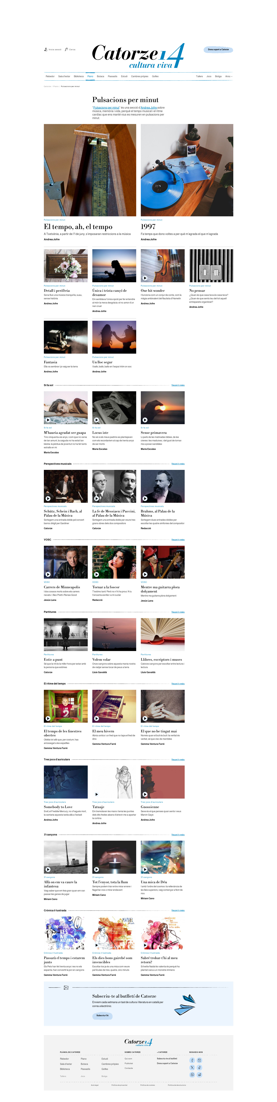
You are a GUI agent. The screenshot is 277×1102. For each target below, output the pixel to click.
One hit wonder (153, 291)
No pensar (197, 291)
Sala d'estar (64, 76)
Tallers (199, 76)
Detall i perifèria (57, 291)
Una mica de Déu (154, 882)
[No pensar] (211, 265)
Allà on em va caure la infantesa (60, 884)
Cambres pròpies (139, 76)
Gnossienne (150, 807)
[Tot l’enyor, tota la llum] (114, 857)
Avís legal (95, 1085)
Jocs (209, 76)
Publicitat (129, 1063)
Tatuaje (98, 807)
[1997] (187, 170)
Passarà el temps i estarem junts (64, 960)
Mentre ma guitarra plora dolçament (160, 589)
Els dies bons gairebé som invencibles (112, 960)
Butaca (100, 76)
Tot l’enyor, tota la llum (110, 882)
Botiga (218, 76)
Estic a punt (53, 660)
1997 (148, 227)
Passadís (112, 76)
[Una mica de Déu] (163, 857)
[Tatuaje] (114, 782)
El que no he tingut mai (159, 731)
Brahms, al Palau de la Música (158, 513)
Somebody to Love (58, 807)
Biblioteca (79, 76)
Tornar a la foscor (105, 587)
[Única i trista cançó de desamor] (114, 265)
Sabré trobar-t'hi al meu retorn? (159, 960)
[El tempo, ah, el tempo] (90, 170)
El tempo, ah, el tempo (78, 227)
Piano (90, 76)
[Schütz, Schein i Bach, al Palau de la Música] (66, 486)
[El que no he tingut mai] (163, 706)
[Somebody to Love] (66, 782)
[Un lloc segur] (114, 337)
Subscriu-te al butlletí (167, 1058)
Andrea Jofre (149, 107)
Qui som (128, 1058)
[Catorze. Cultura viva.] (192, 1060)
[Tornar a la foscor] (114, 562)
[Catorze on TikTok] (199, 1067)
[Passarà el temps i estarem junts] (66, 933)
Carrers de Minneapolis (62, 587)
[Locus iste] (114, 407)
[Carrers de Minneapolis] (66, 562)
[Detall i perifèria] (66, 265)
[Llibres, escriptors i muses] (163, 634)
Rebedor (50, 76)
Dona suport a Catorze (167, 1063)
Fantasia (50, 362)
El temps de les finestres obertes (63, 733)
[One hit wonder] (163, 265)
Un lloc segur (102, 362)
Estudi (124, 76)
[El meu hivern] (114, 706)
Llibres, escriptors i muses (161, 660)
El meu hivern (103, 731)
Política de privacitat (119, 1085)
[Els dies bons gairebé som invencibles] (114, 933)
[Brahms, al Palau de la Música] (163, 486)
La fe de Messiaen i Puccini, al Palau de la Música (113, 513)
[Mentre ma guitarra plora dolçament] (163, 562)
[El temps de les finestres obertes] (66, 706)
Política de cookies (147, 1085)
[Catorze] (138, 1046)
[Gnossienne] (163, 782)
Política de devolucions (177, 1085)
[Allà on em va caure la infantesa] (66, 857)
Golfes (155, 76)
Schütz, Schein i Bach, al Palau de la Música (63, 513)
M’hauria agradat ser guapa (65, 433)
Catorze (47, 86)
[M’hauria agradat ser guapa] (66, 407)
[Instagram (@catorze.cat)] (199, 1060)
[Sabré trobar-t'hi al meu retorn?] (163, 933)
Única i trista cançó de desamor (109, 293)
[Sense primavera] (163, 407)
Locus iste (100, 433)
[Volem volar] (114, 634)
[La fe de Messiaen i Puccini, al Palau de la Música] (114, 486)
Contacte (129, 1068)
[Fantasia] (66, 337)
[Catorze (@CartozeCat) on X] (192, 1067)
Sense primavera (154, 433)
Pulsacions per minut (106, 107)
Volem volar (101, 660)
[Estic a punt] (66, 634)
